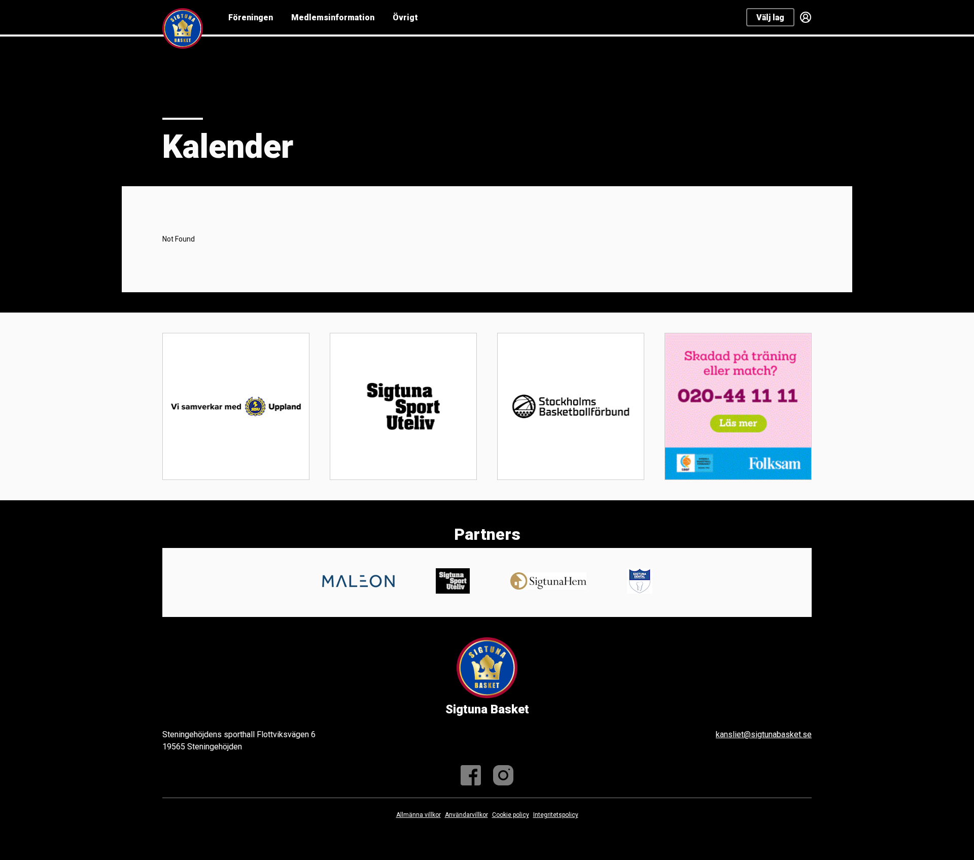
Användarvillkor (466, 814)
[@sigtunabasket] (503, 775)
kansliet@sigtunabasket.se (764, 734)
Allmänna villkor (418, 814)
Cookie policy (510, 814)
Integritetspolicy (555, 814)
